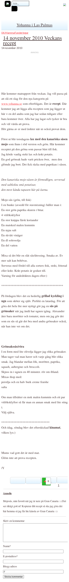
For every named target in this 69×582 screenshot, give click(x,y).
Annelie (7, 493)
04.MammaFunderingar (14, 32)
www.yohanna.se (11, 104)
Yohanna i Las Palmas (34, 24)
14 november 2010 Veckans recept (32, 40)
